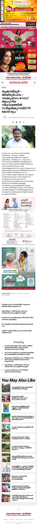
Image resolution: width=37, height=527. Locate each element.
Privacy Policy (19, 519)
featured (26, 293)
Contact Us (12, 519)
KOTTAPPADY (6, 295)
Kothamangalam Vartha (15, 117)
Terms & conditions (29, 519)
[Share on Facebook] (13, 122)
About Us (5, 519)
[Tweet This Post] (16, 122)
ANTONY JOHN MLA (17, 293)
